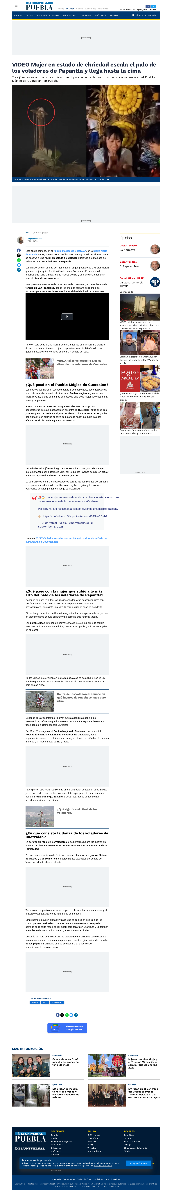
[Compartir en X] (19, 255)
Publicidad (98, 1179)
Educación (85, 15)
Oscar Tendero (128, 245)
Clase (90, 1145)
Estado (18, 15)
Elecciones (90, 9)
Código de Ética (84, 1179)
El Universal (93, 1135)
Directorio (56, 1179)
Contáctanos (69, 1179)
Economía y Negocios (48, 15)
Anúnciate (103, 9)
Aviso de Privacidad (103, 1166)
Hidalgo (128, 1145)
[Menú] (16, 6)
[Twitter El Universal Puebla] (153, 6)
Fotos (61, 9)
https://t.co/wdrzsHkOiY (57, 516)
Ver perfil (32, 241)
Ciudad (29, 15)
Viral (28, 233)
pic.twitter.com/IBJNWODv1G (89, 516)
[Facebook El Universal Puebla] (148, 6)
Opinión (114, 15)
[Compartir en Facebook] (19, 250)
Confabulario (94, 1151)
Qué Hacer (100, 15)
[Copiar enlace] (19, 270)
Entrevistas (69, 15)
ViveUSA (91, 1148)
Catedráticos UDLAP (132, 278)
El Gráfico (92, 1138)
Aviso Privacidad (112, 1179)
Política (70, 9)
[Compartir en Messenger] (19, 265)
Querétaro (129, 1135)
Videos (79, 9)
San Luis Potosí (132, 1141)
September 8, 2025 (50, 526)
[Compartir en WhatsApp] (19, 260)
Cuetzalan (57, 1002)
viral (45, 1002)
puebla (35, 1002)
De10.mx (91, 1141)
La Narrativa (127, 249)
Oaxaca (127, 1138)
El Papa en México (131, 266)
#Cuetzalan (92, 501)
